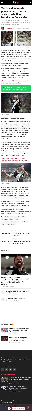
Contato (20, 401)
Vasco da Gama (11, 224)
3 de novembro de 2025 (23, 28)
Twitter (19, 211)
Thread (8, 211)
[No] (30, 407)
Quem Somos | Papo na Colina (8, 401)
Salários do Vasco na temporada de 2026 (16, 298)
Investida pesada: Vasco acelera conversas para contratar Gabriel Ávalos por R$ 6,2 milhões (18, 338)
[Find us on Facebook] (2, 369)
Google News (21, 213)
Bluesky (13, 211)
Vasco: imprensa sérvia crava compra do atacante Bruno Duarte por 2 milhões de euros (19, 330)
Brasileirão (8, 216)
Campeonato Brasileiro (19, 216)
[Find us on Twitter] (6, 369)
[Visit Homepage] (16, 2)
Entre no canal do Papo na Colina (18, 89)
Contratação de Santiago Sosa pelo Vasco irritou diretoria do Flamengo (18, 292)
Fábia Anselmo (10, 28)
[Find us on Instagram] (10, 369)
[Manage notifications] (28, 407)
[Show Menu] (2, 2)
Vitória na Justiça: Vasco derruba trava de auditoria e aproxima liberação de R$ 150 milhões (12, 281)
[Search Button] (30, 2)
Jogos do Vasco (14, 219)
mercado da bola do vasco (9, 221)
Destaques (5, 219)
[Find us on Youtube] (14, 369)
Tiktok (14, 213)
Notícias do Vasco (22, 221)
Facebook (24, 211)
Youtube (8, 213)
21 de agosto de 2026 (15, 333)
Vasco (3, 224)
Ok (9, 408)
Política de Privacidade (6, 402)
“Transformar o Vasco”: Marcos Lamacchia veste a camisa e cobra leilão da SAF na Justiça (18, 388)
